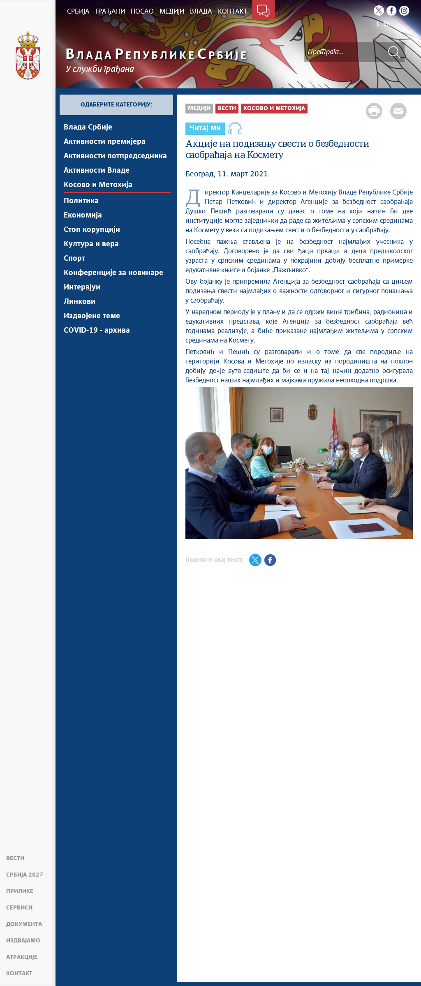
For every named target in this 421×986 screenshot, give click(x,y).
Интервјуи (82, 287)
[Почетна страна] (28, 55)
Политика (81, 201)
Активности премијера (105, 142)
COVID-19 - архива (97, 330)
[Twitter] (379, 10)
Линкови (79, 302)
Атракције (21, 957)
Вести (15, 858)
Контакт (19, 974)
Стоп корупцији (92, 230)
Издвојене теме (92, 316)
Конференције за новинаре (113, 273)
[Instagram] (404, 10)
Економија (83, 215)
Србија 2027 (24, 875)
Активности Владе (97, 170)
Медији (199, 108)
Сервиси (19, 908)
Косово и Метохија (98, 185)
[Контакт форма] (263, 11)
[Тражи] (394, 52)
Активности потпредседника (115, 156)
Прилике (19, 891)
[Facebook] (391, 10)
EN (387, 24)
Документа (24, 924)
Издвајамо (23, 941)
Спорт (74, 258)
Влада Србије (88, 127)
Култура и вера (91, 244)
